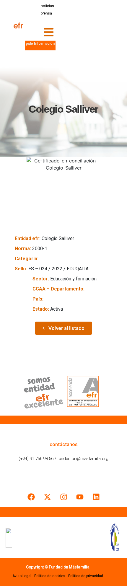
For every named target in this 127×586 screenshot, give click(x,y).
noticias (47, 6)
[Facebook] (31, 496)
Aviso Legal (21, 576)
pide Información (40, 43)
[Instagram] (63, 496)
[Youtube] (79, 496)
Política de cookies (49, 576)
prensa (46, 13)
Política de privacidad (85, 576)
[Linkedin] (96, 496)
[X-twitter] (47, 496)
